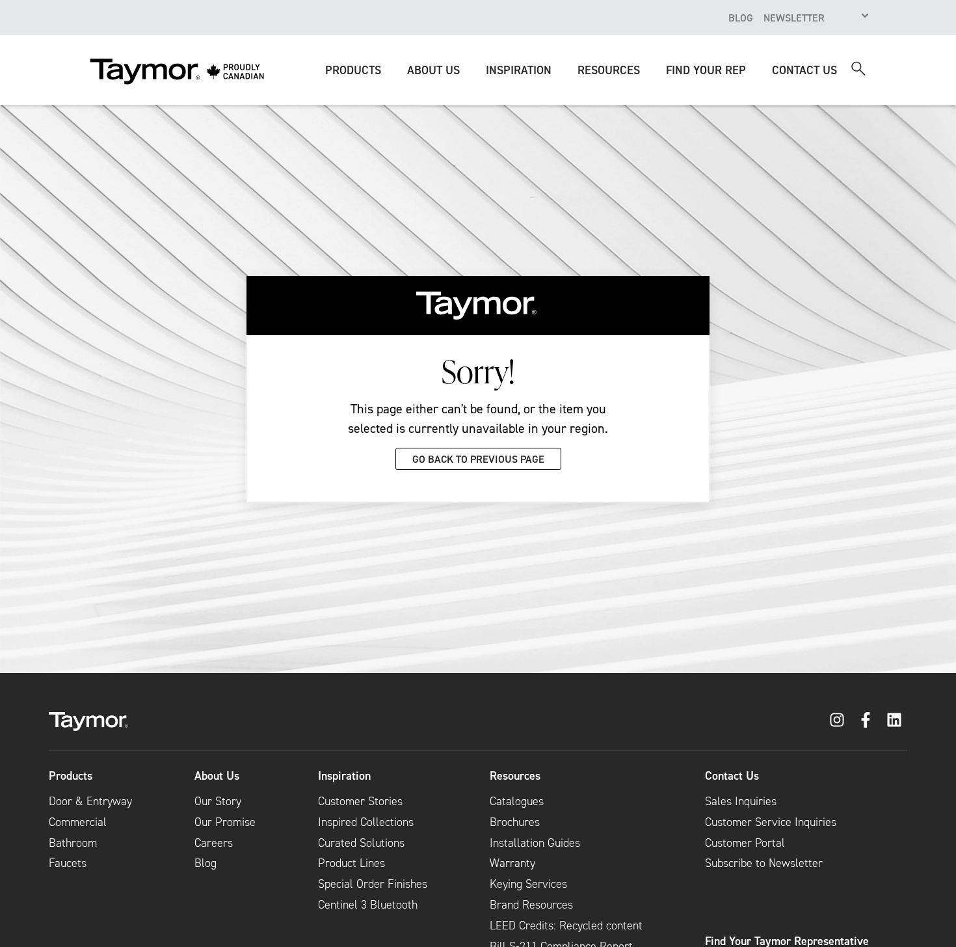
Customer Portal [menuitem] (745, 843)
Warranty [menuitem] (512, 863)
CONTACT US (804, 69)
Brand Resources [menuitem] (531, 905)
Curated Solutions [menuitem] (361, 843)
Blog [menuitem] (205, 863)
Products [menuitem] (70, 776)
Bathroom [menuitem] (73, 843)
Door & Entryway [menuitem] (90, 801)
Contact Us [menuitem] (732, 776)
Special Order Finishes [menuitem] (372, 884)
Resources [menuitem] (515, 776)
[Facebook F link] (865, 720)
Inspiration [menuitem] (344, 776)
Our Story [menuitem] (217, 801)
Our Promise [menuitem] (225, 822)
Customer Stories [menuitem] (360, 801)
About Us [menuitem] (216, 776)
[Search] (858, 68)
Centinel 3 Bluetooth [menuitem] (368, 905)
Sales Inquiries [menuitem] (741, 801)
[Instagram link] (837, 720)
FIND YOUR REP (706, 69)
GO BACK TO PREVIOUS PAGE (478, 458)
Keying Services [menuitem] (528, 884)
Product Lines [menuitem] (351, 863)
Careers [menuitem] (213, 843)
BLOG (740, 17)
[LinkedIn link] (894, 720)
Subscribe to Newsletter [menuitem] (764, 863)
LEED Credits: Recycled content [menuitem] (566, 925)
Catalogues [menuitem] (517, 801)
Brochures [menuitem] (515, 822)
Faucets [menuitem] (67, 863)
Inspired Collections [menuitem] (366, 822)
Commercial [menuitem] (78, 822)
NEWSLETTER (794, 17)
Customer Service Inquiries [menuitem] (770, 822)
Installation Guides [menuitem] (535, 843)
